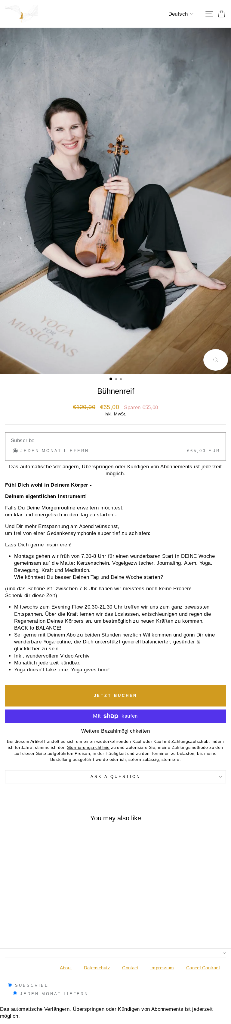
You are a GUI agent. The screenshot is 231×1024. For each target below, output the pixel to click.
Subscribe (31, 985)
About (66, 967)
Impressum (162, 967)
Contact (130, 967)
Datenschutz (97, 967)
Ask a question (115, 776)
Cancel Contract (203, 967)
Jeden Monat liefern (53, 994)
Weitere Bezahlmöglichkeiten (115, 731)
